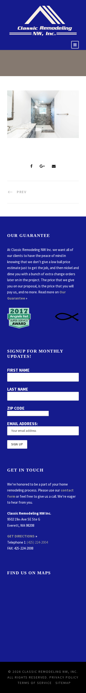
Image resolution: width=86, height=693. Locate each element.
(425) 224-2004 (37, 542)
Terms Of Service (35, 683)
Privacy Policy (64, 677)
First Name (18, 370)
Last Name (17, 389)
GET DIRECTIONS (21, 536)
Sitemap (63, 683)
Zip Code (16, 408)
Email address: (22, 423)
